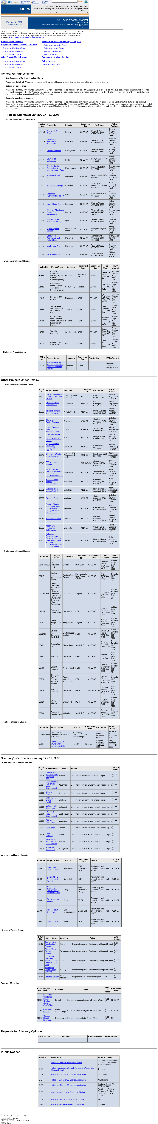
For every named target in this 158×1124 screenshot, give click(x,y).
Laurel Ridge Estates (55, 204)
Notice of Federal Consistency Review (66, 1063)
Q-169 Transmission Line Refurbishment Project (54, 396)
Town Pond (50, 828)
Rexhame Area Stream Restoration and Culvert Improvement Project (54, 472)
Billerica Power (49, 793)
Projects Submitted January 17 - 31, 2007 (19, 45)
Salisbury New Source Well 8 (52, 490)
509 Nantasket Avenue (52, 463)
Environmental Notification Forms (54, 45)
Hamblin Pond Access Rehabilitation (52, 482)
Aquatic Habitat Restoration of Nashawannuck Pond (55, 168)
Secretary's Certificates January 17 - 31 (59, 42)
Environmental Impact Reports (54, 48)
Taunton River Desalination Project (50, 944)
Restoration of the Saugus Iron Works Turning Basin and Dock (54, 890)
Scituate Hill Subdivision (51, 807)
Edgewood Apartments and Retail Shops (53, 238)
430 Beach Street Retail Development (51, 841)
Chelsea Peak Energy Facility (51, 800)
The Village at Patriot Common (52, 421)
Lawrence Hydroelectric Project (55, 195)
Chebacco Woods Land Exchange (53, 455)
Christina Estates (52, 977)
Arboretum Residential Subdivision (51, 528)
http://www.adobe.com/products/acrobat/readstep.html (26, 37)
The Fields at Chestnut (52, 911)
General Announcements (12, 42)
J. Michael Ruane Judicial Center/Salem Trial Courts (53, 437)
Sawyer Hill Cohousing (51, 160)
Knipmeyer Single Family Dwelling (50, 970)
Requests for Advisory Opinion (55, 57)
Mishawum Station (53, 519)
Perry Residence (53, 254)
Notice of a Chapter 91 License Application (68, 1074)
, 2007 (78, 42)
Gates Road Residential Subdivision (52, 141)
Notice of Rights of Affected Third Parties (67, 1104)
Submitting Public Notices (51, 64)
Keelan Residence (50, 821)
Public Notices (48, 61)
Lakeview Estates (54, 151)
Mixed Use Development (52, 868)
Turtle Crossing (49, 835)
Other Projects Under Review (14, 57)
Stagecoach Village (55, 186)
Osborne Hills (52, 922)
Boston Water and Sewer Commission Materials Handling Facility (55, 366)
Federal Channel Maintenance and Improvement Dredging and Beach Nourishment (54, 508)
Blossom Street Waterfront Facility (54, 220)
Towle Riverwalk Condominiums (53, 412)
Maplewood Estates (55, 246)
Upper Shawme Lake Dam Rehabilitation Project (52, 447)
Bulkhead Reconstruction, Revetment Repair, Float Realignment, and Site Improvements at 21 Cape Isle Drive (54, 540)
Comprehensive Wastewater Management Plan (58, 744)
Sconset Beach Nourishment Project (53, 879)
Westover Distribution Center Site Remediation (55, 212)
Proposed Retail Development (52, 404)
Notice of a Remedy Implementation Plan (67, 1099)
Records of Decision (50, 54)
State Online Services (45, 2)
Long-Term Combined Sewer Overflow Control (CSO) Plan (51, 960)
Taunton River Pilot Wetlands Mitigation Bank (52, 776)
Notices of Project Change (52, 51)
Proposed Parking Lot (50, 849)
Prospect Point (52, 498)
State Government (35, 2)
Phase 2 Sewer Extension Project (51, 951)
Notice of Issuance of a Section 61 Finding (68, 1092)
